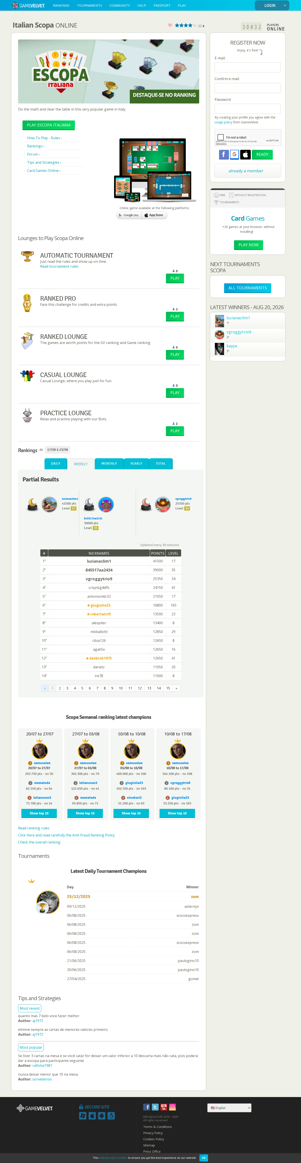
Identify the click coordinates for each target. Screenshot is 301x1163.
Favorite (169, 25)
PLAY (182, 5)
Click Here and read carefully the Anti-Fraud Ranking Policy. (66, 835)
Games (247, 218)
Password (223, 99)
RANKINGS (61, 5)
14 (159, 688)
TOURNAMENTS (89, 5)
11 (130, 688)
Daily (55, 464)
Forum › (33, 154)
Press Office (152, 1151)
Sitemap (149, 1145)
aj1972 (37, 1020)
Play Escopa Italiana (49, 125)
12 (140, 688)
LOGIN (269, 5)
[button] (234, 154)
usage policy (223, 122)
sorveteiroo (42, 1079)
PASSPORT (162, 5)
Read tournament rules (59, 266)
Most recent (30, 1008)
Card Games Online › (44, 170)
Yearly (136, 464)
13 (149, 688)
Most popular (31, 1047)
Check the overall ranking (39, 842)
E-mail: (220, 58)
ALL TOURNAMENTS (248, 287)
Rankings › (36, 146)
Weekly (80, 464)
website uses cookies (113, 1158)
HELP (141, 5)
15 (168, 688)
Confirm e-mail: (227, 78)
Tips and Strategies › (44, 162)
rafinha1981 (42, 1065)
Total (161, 464)
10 (121, 688)
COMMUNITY (120, 5)
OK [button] (204, 1158)
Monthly (109, 464)
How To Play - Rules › (44, 137)
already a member (246, 170)
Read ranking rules (33, 828)
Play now (248, 244)
